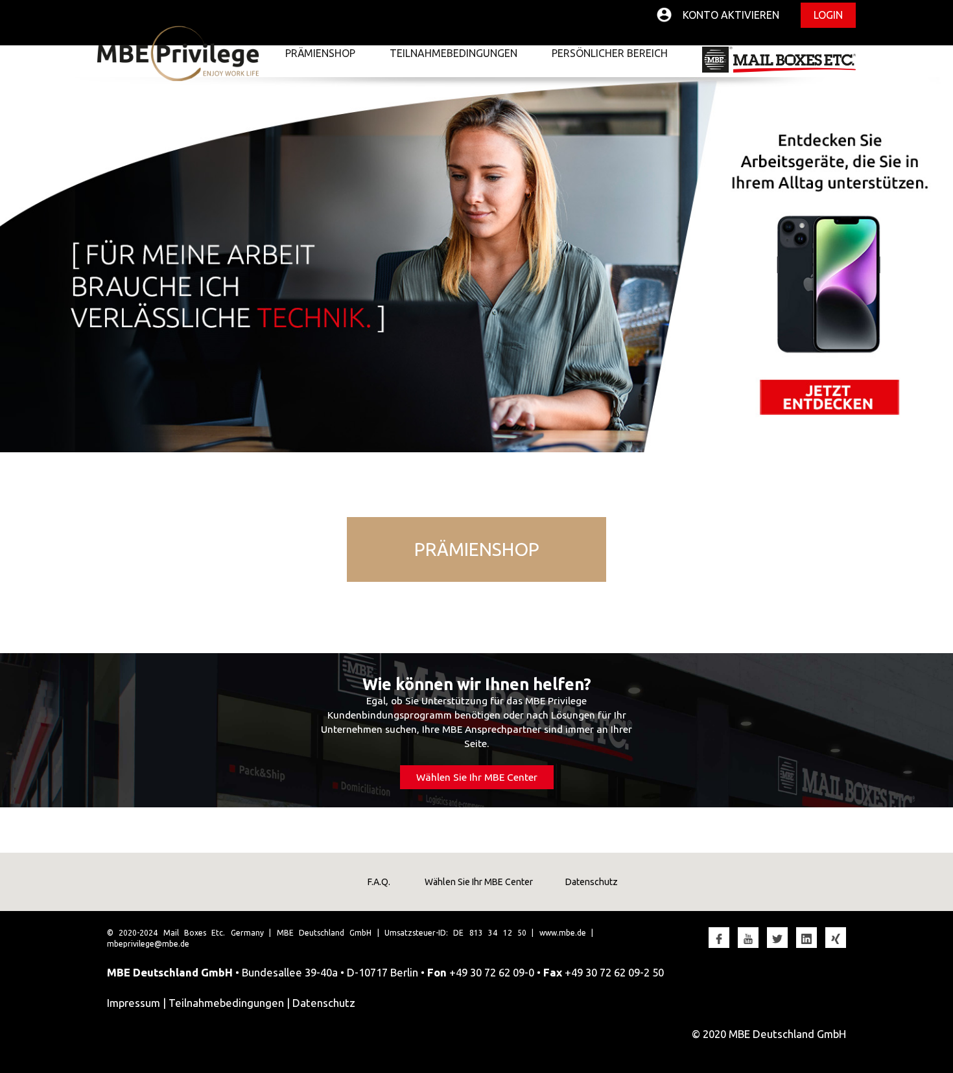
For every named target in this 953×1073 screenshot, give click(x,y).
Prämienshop (320, 53)
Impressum (133, 1003)
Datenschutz (591, 882)
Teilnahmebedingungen (453, 53)
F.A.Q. (379, 882)
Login (828, 15)
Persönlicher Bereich (610, 53)
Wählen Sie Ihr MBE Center (476, 777)
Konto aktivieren (731, 15)
